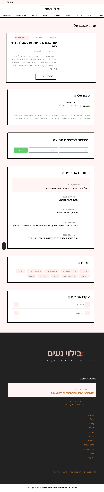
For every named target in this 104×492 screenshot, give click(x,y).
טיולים (45, 15)
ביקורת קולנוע (52, 271)
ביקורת (84, 271)
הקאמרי (84, 276)
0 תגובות (37, 51)
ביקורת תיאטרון (35, 271)
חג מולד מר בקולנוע (68, 200)
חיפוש (10, 2)
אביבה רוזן (50, 51)
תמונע (31, 276)
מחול (89, 15)
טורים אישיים (89, 449)
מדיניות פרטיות (90, 472)
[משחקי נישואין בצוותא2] (85, 213)
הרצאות (34, 15)
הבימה (20, 271)
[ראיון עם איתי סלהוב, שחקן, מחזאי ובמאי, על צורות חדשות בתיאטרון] (85, 226)
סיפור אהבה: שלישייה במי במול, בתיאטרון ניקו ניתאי (53, 238)
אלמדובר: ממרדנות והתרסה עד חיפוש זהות (66, 188)
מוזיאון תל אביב (69, 276)
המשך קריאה (48, 76)
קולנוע (79, 15)
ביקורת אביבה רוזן (69, 271)
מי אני (64, 472)
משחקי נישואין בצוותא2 (66, 212)
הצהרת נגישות (75, 472)
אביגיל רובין (53, 38)
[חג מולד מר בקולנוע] (85, 201)
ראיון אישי (43, 276)
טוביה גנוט (37, 488)
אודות (92, 453)
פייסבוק (80, 304)
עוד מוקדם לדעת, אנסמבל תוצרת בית (34, 44)
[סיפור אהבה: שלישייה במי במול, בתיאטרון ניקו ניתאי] (85, 239)
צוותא (55, 276)
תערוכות (57, 15)
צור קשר (91, 457)
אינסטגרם (80, 313)
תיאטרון (100, 15)
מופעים (68, 15)
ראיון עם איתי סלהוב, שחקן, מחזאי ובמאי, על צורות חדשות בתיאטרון (45, 225)
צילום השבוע (21, 15)
